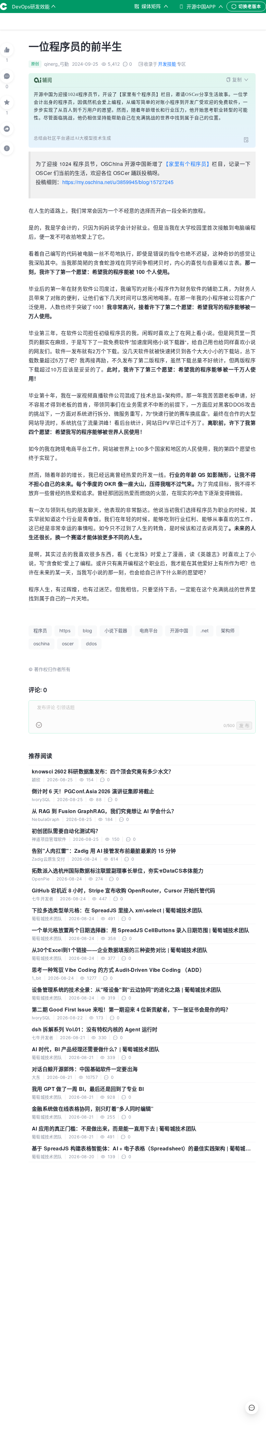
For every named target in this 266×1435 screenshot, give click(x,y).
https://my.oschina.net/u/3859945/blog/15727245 (118, 182)
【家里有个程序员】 (187, 164)
